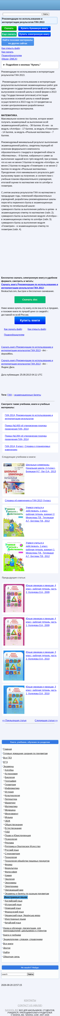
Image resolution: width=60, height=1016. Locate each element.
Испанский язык (13, 904)
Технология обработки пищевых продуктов (27, 861)
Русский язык (12, 850)
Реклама (9, 843)
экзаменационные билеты (27, 395)
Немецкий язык (13, 908)
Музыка (9, 817)
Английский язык (13, 901)
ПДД (7, 832)
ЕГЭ (5, 762)
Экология (10, 879)
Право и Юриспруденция (18, 835)
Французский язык (14, 912)
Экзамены (8, 766)
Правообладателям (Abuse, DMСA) (12, 57)
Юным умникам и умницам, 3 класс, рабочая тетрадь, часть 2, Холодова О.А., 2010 (41, 655)
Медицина (10, 810)
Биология (10, 777)
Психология (11, 839)
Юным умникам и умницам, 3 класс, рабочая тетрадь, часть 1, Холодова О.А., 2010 (41, 690)
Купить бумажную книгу (34, 28)
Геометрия (10, 784)
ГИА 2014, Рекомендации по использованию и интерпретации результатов (29, 417)
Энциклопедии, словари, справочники (23, 939)
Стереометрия (12, 853)
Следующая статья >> (46, 720)
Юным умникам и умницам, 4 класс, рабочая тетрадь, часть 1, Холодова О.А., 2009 (41, 622)
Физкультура (11, 868)
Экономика (10, 883)
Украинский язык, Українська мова (22, 915)
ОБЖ (7, 821)
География (10, 781)
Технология (11, 857)
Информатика (12, 788)
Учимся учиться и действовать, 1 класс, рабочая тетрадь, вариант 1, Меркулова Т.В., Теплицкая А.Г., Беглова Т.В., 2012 (40, 549)
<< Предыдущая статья (14, 720)
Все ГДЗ (7, 758)
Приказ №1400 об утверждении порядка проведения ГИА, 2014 (26, 427)
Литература (11, 799)
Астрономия (11, 774)
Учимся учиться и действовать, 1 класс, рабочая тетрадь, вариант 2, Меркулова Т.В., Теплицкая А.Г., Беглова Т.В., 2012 (40, 514)
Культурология (12, 795)
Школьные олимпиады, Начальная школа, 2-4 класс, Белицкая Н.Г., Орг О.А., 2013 (41, 468)
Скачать (9, 28)
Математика (11, 806)
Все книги (8, 943)
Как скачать (7, 52)
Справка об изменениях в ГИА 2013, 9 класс (28, 500)
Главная (7, 749)
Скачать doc (30, 299)
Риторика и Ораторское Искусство (22, 846)
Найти (6, 952)
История (9, 792)
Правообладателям (14, 335)
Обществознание (14, 824)
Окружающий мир (14, 890)
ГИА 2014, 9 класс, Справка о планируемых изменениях (27, 448)
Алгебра (9, 770)
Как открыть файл (11, 48)
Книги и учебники (12, 935)
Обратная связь (11, 956)
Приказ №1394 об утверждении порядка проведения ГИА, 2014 (26, 437)
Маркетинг (10, 803)
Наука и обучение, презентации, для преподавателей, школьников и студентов (25, 929)
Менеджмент (11, 814)
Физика (8, 864)
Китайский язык (13, 923)
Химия (8, 875)
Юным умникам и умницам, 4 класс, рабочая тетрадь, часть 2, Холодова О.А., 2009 (41, 588)
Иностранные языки (15, 919)
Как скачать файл (13, 329)
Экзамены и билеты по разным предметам (27, 893)
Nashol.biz (11, 1010)
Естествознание (13, 828)
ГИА (9, 395)
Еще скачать (9, 34)
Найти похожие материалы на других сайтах (18, 42)
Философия (11, 872)
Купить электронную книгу (34, 34)
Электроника (11, 886)
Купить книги (30, 320)
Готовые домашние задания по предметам (25, 753)
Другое (6, 948)
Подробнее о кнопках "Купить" (23, 65)
